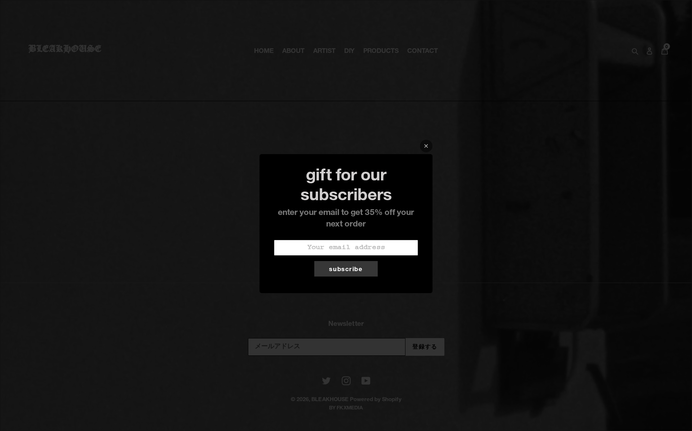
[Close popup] (426, 146)
